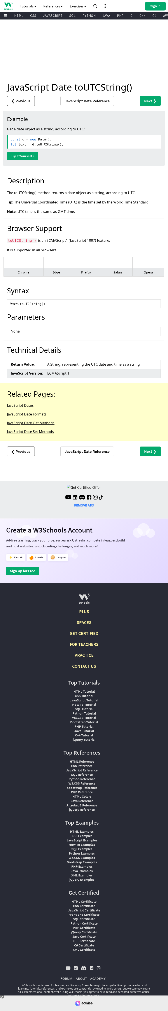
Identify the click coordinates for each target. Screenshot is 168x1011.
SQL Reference (82, 774)
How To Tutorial (84, 704)
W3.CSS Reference (81, 783)
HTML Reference (82, 761)
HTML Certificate (84, 901)
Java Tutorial (84, 731)
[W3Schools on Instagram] (95, 497)
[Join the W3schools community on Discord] (82, 497)
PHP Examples (82, 866)
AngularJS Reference (81, 805)
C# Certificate (84, 945)
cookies (72, 995)
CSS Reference (82, 766)
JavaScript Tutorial (84, 700)
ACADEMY (97, 978)
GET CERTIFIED (84, 633)
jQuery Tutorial (84, 739)
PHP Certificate (84, 927)
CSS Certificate (84, 906)
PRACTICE (84, 655)
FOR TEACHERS (84, 644)
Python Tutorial (84, 713)
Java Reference (82, 801)
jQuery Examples (81, 879)
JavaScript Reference (82, 770)
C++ (143, 16)
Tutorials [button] (27, 6)
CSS (33, 16)
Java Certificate (84, 936)
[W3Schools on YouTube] (68, 497)
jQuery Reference (82, 809)
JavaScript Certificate (84, 910)
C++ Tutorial (84, 735)
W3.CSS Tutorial (84, 717)
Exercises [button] (77, 6)
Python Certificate (84, 923)
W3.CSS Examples (82, 857)
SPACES (84, 622)
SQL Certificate (84, 919)
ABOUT (81, 978)
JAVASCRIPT (53, 16)
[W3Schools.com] (84, 600)
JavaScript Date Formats (27, 414)
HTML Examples (82, 831)
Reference (87, 100)
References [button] (52, 6)
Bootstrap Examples (82, 862)
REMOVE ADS (84, 505)
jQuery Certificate (84, 932)
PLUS (84, 611)
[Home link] (8, 6)
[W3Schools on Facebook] (89, 497)
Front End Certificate (84, 914)
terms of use (142, 992)
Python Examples (82, 853)
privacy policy (91, 995)
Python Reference (82, 779)
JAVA (106, 16)
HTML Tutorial (84, 691)
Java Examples (82, 871)
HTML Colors (81, 796)
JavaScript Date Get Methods (30, 423)
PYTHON (89, 16)
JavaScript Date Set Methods (30, 431)
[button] (95, 6)
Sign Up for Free (22, 570)
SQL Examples (81, 849)
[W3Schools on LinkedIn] (75, 497)
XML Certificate (84, 949)
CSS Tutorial (84, 696)
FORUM (66, 978)
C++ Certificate (84, 941)
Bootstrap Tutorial (84, 722)
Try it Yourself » (22, 156)
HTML (18, 16)
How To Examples (82, 844)
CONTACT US (84, 666)
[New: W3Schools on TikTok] (101, 497)
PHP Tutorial (84, 726)
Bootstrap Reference (81, 787)
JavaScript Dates (20, 405)
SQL (72, 16)
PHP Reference (82, 792)
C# (154, 16)
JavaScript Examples (81, 840)
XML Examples (82, 875)
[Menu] (5, 15)
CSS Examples (82, 836)
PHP (120, 16)
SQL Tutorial (84, 709)
